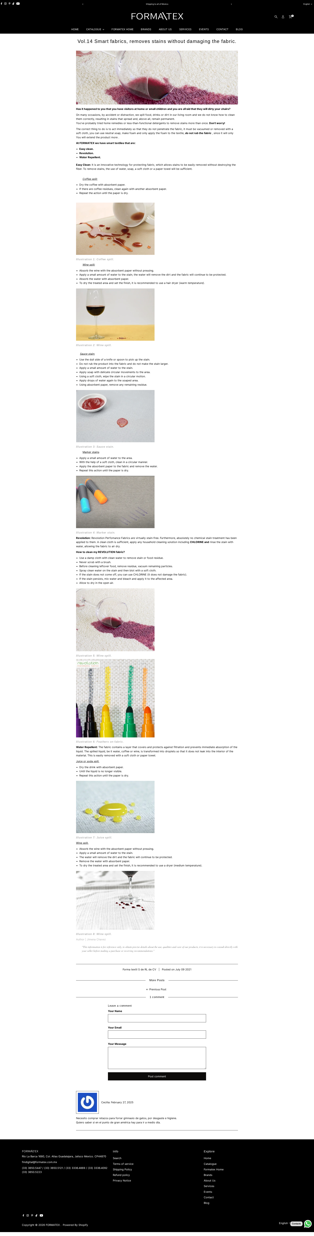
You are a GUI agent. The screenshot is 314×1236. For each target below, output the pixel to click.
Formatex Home (122, 29)
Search (117, 1158)
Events (204, 29)
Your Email (115, 1027)
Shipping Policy (122, 1169)
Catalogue (94, 29)
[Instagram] (5, 4)
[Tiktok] (13, 4)
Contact (222, 29)
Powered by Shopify (75, 1225)
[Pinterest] (9, 4)
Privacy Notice (122, 1180)
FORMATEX (53, 1225)
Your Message (117, 1043)
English (306, 4)
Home (75, 29)
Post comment (157, 1076)
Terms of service (123, 1163)
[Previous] (83, 4)
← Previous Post (156, 989)
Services (185, 29)
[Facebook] (1, 4)
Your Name (115, 1011)
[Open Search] (276, 16)
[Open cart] (290, 16)
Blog (239, 29)
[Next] (231, 4)
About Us (165, 29)
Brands (146, 29)
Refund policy (121, 1175)
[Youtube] (18, 4)
